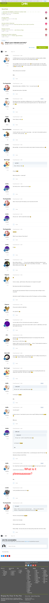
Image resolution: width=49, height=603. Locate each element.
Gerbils (28, 582)
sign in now (27, 541)
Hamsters (29, 585)
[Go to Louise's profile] (7, 148)
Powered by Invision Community (24, 602)
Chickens (29, 575)
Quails (28, 589)
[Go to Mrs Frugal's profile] (7, 164)
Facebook (31, 565)
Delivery (12, 573)
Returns (12, 574)
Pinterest (35, 565)
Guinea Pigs (29, 584)
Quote (17, 78)
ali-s (7, 335)
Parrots (28, 587)
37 (38, 11)
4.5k (7, 363)
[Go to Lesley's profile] (7, 188)
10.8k (7, 170)
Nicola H (7, 259)
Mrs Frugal (7, 160)
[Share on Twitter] (2, 556)
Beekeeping (45, 575)
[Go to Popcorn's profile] (7, 279)
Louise (7, 144)
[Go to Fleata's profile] (7, 324)
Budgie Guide (28, 572)
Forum (20, 570)
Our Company (5, 571)
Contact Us (13, 571)
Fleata (6, 320)
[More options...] (46, 55)
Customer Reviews (5, 573)
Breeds (34, 568)
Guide (26, 568)
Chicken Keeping (45, 571)
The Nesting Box (16, 13)
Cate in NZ (7, 353)
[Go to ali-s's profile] (7, 339)
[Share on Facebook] (3, 556)
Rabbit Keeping (45, 573)
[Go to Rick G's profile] (46, 24)
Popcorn (7, 275)
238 (7, 330)
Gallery (20, 571)
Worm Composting (29, 592)
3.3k (7, 345)
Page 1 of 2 (13, 51)
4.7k (7, 285)
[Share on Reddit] (5, 556)
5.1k (7, 65)
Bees (28, 570)
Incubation (29, 586)
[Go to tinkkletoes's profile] (46, 18)
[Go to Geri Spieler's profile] (46, 12)
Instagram (26, 565)
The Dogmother (7, 83)
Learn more (40, 0)
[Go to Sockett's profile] (46, 29)
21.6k (7, 194)
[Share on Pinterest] (9, 556)
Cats (16, 18)
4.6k (7, 154)
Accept (45, 1)
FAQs (4, 575)
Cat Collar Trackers (5, 17)
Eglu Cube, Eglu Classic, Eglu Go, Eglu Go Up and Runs (24, 24)
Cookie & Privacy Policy (35, 596)
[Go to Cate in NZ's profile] (7, 357)
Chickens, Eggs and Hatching (17, 35)
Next (6, 51)
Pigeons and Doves (37, 581)
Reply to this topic (42, 47)
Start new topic (32, 47)
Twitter (28, 565)
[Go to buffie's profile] (2, 43)
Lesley (7, 184)
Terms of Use (27, 596)
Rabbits (28, 590)
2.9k (7, 270)
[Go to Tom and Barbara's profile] (7, 133)
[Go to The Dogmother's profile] (7, 87)
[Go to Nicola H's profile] (7, 264)
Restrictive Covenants (6, 28)
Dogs (28, 576)
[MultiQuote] (14, 79)
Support (12, 572)
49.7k (7, 93)
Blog (20, 572)
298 (7, 139)
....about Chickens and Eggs (19, 30)
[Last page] (8, 51)
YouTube (33, 565)
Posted (17, 55)
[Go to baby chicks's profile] (46, 35)
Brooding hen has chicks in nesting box (9, 34)
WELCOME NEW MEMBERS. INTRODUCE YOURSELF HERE (14, 11)
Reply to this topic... (12, 546)
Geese (36, 576)
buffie (6, 55)
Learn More (3, 600)
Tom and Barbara (7, 129)
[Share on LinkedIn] (7, 556)
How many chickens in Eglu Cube (8, 23)
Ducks (28, 577)
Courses (42, 568)
